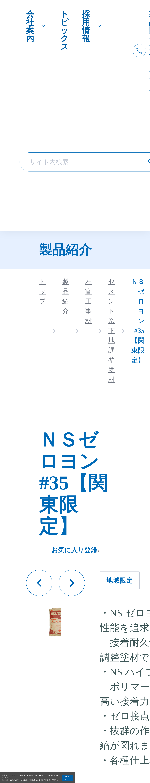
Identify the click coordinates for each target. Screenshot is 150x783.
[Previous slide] (39, 583)
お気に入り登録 (76, 550)
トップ (42, 291)
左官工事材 (88, 301)
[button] (58, 622)
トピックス (65, 30)
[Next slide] (72, 583)
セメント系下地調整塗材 (111, 330)
